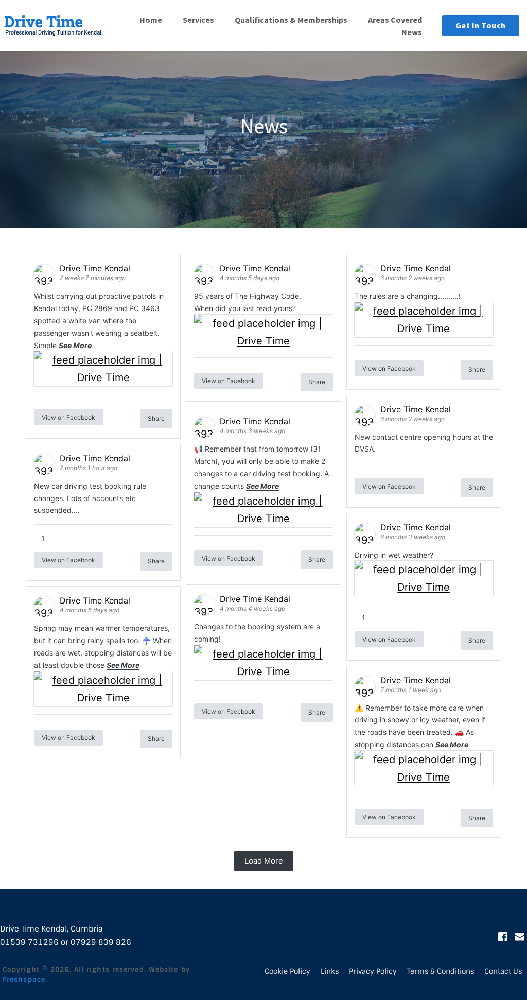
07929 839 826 (101, 942)
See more (75, 345)
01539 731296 (29, 942)
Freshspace (24, 979)
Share (156, 418)
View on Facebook (68, 417)
